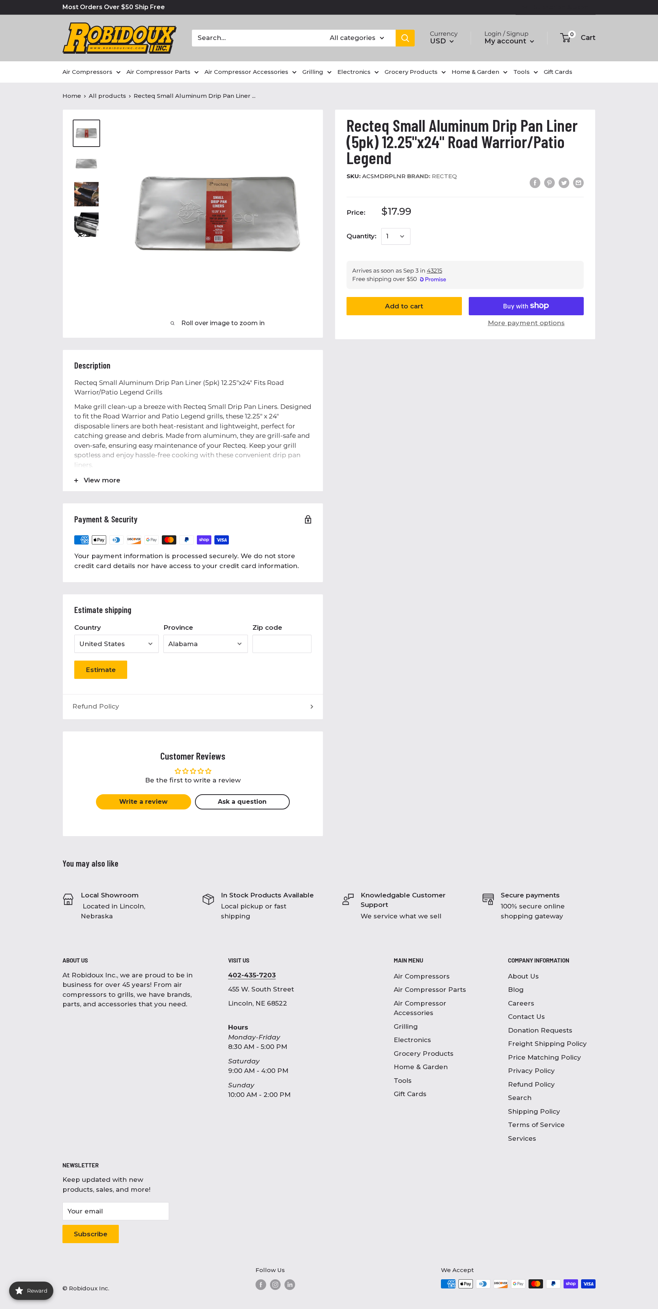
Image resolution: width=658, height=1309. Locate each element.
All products (107, 95)
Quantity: (362, 236)
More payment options (526, 322)
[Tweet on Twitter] (564, 182)
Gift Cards (410, 1094)
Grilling (406, 1026)
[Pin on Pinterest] (549, 182)
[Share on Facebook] (535, 182)
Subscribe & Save (561, 7)
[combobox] (256, 38)
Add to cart (404, 306)
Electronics (412, 1040)
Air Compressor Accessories (420, 1008)
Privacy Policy (531, 1070)
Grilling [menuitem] (312, 71)
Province (178, 627)
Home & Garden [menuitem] (475, 71)
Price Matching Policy (544, 1057)
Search (520, 1097)
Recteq (432, 176)
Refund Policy (95, 706)
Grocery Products (424, 1053)
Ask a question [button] (242, 801)
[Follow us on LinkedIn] (289, 1284)
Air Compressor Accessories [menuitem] (246, 71)
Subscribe (90, 1234)
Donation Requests (540, 1030)
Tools (403, 1080)
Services (522, 1138)
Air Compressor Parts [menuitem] (158, 71)
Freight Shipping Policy (547, 1043)
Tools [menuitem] (521, 71)
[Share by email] (578, 182)
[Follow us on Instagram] (275, 1284)
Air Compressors (422, 976)
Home (71, 95)
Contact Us (526, 1016)
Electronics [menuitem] (354, 71)
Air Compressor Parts (430, 989)
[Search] (405, 38)
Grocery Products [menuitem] (411, 71)
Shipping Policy (534, 1111)
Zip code (267, 627)
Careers (521, 1003)
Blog (516, 989)
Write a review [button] (143, 801)
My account (506, 41)
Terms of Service (536, 1125)
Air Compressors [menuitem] (87, 71)
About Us (523, 976)
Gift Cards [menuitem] (558, 71)
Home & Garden (421, 1067)
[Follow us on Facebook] (261, 1284)
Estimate (101, 670)
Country (87, 627)
